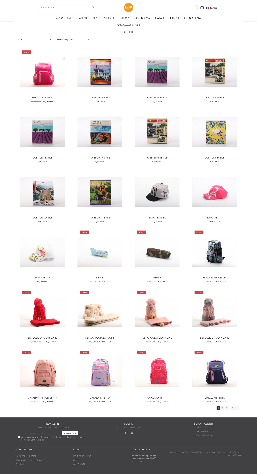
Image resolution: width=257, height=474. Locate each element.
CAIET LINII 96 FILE (100, 97)
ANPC (76, 460)
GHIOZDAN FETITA (42, 97)
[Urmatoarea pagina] (237, 408)
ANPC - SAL (79, 464)
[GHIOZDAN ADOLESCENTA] (42, 372)
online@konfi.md (205, 435)
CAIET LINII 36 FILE (214, 157)
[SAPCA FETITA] (214, 192)
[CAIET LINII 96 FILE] (99, 72)
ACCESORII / (129, 25)
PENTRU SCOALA (192, 18)
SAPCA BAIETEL (157, 217)
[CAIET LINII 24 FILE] (42, 192)
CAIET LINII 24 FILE (42, 217)
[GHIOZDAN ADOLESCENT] (214, 252)
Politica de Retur (82, 455)
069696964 (205, 431)
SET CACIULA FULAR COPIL (42, 337)
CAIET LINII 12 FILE (100, 217)
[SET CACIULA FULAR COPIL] (42, 312)
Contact (20, 464)
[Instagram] (131, 433)
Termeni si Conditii (26, 455)
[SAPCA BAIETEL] (157, 192)
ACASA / (120, 25)
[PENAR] (99, 252)
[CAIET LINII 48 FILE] (99, 132)
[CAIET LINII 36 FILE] (214, 132)
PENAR (100, 277)
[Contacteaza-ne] (197, 7)
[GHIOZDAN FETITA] (42, 72)
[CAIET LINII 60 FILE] (214, 72)
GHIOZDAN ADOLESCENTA (42, 397)
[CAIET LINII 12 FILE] (99, 192)
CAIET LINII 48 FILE (100, 157)
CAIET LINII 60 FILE (214, 97)
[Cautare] (93, 7)
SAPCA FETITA (214, 217)
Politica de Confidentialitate (33, 439)
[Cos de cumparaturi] (202, 7)
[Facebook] (125, 433)
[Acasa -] (128, 7)
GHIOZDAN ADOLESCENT (214, 277)
